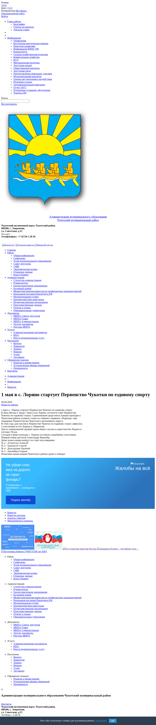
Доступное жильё (22, 65)
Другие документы (23, 324)
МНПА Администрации (26, 321)
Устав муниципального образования (32, 261)
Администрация (15, 277)
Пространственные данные (27, 305)
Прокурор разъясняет (24, 46)
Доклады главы (21, 29)
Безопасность (20, 51)
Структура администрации (27, 280)
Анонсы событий (16, 518)
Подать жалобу (20, 500)
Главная (11, 250)
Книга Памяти (20, 274)
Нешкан (17, 351)
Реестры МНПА (21, 327)
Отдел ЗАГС (20, 87)
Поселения (13, 340)
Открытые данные (23, 272)
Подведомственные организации (30, 302)
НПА (16, 335)
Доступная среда (22, 71)
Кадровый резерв (22, 288)
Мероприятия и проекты (20, 521)
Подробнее (101, 720)
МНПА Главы (20, 318)
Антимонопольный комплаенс (29, 84)
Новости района (9, 404)
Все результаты (9, 104)
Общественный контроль (26, 68)
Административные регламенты (30, 332)
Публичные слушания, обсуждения (31, 90)
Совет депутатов (22, 263)
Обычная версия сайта (13, 13)
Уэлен (16, 354)
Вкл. (18, 10)
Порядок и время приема (26, 362)
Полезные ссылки (22, 82)
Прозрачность (20, 368)
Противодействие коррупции (28, 299)
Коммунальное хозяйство (26, 57)
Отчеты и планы (22, 307)
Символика (19, 258)
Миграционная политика (26, 62)
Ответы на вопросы (23, 27)
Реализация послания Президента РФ (32, 294)
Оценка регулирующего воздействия (32, 79)
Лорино (17, 349)
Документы (13, 313)
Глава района (14, 21)
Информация (14, 38)
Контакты (12, 371)
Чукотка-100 (19, 93)
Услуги (11, 329)
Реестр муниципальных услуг (28, 338)
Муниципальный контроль (27, 76)
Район (10, 252)
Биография (19, 24)
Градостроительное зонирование (30, 285)
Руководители (20, 283)
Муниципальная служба (26, 296)
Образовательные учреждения (29, 310)
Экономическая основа (25, 269)
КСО (16, 60)
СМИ (16, 266)
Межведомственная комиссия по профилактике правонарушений (47, 291)
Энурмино (18, 357)
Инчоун (17, 343)
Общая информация (23, 255)
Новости (11, 387)
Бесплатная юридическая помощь (30, 43)
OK (112, 721)
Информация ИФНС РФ (26, 49)
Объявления (19, 40)
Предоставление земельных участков (32, 73)
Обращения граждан (18, 360)
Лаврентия (19, 346)
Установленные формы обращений (31, 365)
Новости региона (16, 515)
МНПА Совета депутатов (26, 316)
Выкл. (24, 10)
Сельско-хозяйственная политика (30, 54)
